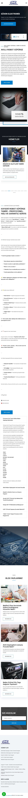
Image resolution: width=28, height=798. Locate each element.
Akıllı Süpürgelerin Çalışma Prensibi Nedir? (13, 646)
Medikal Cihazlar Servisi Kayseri (7, 759)
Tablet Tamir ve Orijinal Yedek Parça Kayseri (10, 766)
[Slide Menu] (26, 3)
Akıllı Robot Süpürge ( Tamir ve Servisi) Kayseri (10, 750)
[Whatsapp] (4, 794)
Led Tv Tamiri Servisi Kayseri (11, 165)
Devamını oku (8, 619)
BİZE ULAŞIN (7, 412)
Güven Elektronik (8, 795)
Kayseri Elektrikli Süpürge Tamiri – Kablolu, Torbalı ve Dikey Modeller (13, 769)
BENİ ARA (14, 723)
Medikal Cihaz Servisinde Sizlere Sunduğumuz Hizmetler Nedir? (12, 607)
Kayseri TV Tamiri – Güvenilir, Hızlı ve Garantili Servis (11, 764)
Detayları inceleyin (9, 177)
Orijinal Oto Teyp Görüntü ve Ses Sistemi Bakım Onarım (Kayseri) (12, 773)
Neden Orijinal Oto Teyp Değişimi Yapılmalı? (12, 683)
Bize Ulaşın (7, 82)
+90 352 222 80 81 (8, 24)
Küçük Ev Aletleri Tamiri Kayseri (7, 755)
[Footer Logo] (5, 742)
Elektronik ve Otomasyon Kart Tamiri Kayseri (10, 752)
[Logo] (13, 3)
